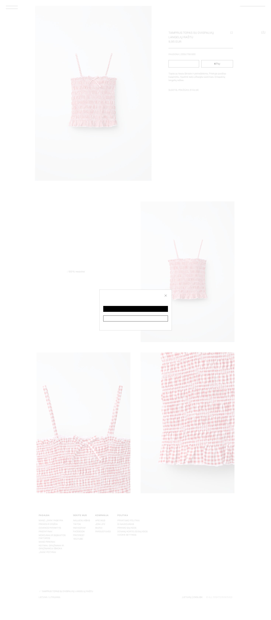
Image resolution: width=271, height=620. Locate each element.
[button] (135, 309)
